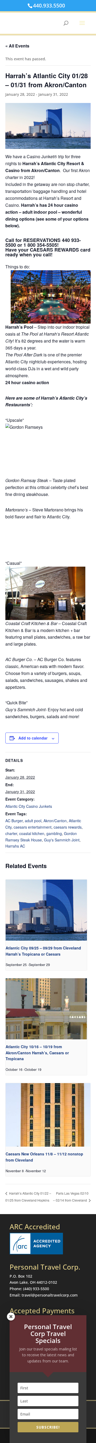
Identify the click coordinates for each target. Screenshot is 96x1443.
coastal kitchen (31, 833)
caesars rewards (68, 827)
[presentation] (46, 910)
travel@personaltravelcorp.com (50, 1295)
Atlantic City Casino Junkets (28, 806)
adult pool (33, 820)
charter (11, 833)
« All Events (17, 46)
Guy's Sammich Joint (61, 839)
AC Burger (14, 820)
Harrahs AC (15, 846)
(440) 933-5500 (36, 1288)
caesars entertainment (32, 827)
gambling (54, 833)
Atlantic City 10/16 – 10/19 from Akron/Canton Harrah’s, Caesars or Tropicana (37, 1052)
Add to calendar (32, 738)
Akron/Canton (55, 820)
